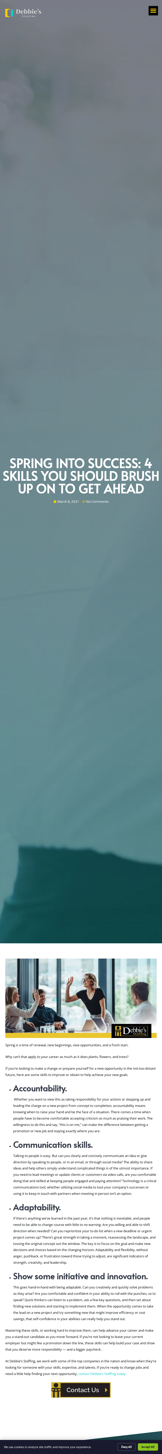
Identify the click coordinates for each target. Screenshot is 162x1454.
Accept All (147, 1447)
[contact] (81, 1390)
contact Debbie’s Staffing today (101, 1373)
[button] (153, 10)
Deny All (126, 1447)
